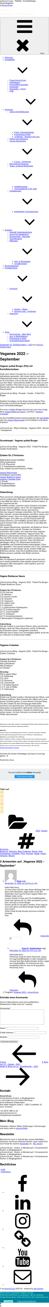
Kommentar (5, 1008)
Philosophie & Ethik (18, 339)
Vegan (43, 854)
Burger (35, 851)
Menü (42, 53)
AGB (12, 91)
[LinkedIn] (22, 1211)
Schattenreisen (20, 264)
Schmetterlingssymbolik (20, 341)
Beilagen (13, 851)
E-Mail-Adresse (7, 1033)
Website (3, 1037)
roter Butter (44, 418)
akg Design (38, 1289)
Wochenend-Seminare (19, 164)
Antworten (44, 936)
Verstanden (8, 1301)
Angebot (8, 230)
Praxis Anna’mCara (18, 80)
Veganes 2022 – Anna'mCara (26, 992)
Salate (36, 854)
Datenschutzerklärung (26, 1301)
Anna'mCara (5, 9)
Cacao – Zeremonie (22, 162)
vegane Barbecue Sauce (15, 412)
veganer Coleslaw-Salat (10, 479)
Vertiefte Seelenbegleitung (21, 232)
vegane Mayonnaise (15, 420)
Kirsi (19, 881)
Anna (7, 332)
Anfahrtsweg (15, 82)
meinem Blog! (22, 1128)
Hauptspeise (5, 854)
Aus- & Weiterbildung (18, 336)
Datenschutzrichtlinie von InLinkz (9, 747)
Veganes (3, 856)
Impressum (5, 1172)
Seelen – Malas (20, 309)
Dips (40, 851)
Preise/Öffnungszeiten (19, 85)
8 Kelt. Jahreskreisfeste (24, 132)
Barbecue (4, 851)
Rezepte (29, 854)
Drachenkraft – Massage (20, 237)
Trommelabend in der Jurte (25, 189)
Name (3, 1028)
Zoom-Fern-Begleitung (19, 234)
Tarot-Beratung (16, 239)
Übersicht (9, 58)
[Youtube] (22, 1266)
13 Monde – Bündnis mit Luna (26, 137)
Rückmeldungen (12, 266)
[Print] (24, 811)
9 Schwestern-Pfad (22, 135)
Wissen (11, 856)
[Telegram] (24, 808)
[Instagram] (22, 1229)
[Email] (24, 796)
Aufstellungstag (20, 187)
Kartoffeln (16, 854)
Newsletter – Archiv (18, 89)
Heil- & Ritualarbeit (22, 262)
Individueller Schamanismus (26, 212)
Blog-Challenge (24, 851)
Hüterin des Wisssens (19, 139)
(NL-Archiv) (38, 1144)
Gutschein (14, 314)
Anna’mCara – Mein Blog (20, 334)
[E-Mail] (22, 1285)
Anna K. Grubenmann (32, 948)
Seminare (9, 110)
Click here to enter (24, 777)
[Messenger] (24, 804)
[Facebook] (24, 792)
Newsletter (14, 87)
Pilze (23, 854)
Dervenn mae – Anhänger (25, 311)
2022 (38, 831)
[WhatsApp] (24, 800)
